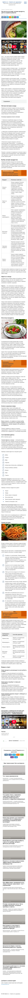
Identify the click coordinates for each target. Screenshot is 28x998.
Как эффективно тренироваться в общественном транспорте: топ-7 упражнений (13, 884)
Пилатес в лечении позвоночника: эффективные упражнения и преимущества (13, 862)
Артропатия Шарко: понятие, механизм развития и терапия (12, 946)
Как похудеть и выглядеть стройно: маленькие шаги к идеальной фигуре (11, 927)
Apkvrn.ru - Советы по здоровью (12, 2)
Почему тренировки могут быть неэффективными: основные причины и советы (13, 905)
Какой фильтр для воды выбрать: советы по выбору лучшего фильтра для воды (13, 842)
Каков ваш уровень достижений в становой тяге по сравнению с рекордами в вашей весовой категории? (13, 820)
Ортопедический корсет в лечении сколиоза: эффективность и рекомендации (14, 967)
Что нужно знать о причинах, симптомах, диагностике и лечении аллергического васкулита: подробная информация (14, 797)
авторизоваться (5, 984)
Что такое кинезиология (10, 776)
